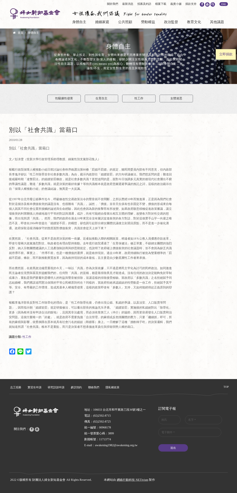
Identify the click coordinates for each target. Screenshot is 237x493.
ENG (223, 4)
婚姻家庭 (102, 22)
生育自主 (101, 98)
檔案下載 (160, 3)
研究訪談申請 (56, 387)
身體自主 (79, 22)
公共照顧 (125, 22)
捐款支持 (190, 3)
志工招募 (15, 387)
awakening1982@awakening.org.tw (116, 445)
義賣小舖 (175, 3)
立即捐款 (226, 54)
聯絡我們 (93, 387)
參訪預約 (76, 387)
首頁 (20, 32)
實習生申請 (34, 387)
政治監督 (171, 22)
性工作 (138, 98)
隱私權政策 (112, 387)
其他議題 (217, 22)
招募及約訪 (144, 3)
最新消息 (127, 3)
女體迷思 (176, 98)
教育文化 (194, 22)
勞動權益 (148, 22)
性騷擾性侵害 (64, 98)
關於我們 (112, 3)
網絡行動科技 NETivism (132, 479)
